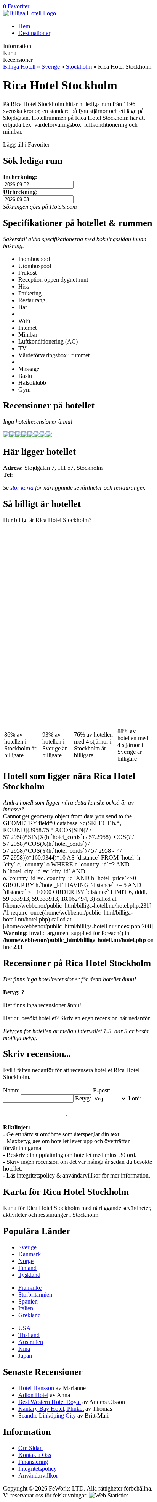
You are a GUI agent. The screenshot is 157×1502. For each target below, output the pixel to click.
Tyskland (29, 1274)
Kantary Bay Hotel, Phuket (51, 1408)
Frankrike (30, 1287)
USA (24, 1328)
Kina (24, 1349)
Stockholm (79, 66)
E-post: (101, 1090)
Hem (24, 26)
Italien (25, 1308)
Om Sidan (30, 1448)
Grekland (29, 1315)
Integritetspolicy (37, 1468)
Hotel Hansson (36, 1388)
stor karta (22, 487)
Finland (27, 1268)
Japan (25, 1355)
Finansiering (33, 1461)
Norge (26, 1261)
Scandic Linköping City (47, 1415)
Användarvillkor (38, 1475)
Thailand (29, 1335)
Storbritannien (35, 1294)
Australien (30, 1342)
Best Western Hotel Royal (49, 1402)
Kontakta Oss (34, 1455)
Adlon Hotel (33, 1395)
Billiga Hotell (19, 66)
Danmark (29, 1254)
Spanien (28, 1301)
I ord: (134, 1098)
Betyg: (83, 1098)
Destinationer (34, 33)
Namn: (11, 1090)
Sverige (51, 66)
